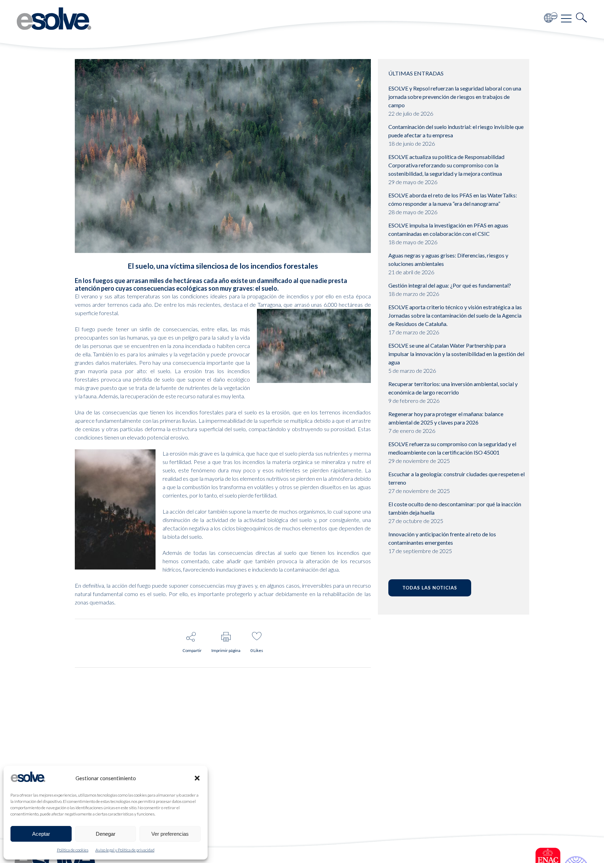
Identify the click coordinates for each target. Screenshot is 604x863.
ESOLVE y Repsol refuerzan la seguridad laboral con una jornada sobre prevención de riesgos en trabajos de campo (454, 96)
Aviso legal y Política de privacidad (124, 850)
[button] (197, 778)
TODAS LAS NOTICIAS (429, 587)
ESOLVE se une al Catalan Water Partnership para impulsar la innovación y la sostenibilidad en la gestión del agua (456, 353)
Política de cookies (72, 850)
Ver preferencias (170, 834)
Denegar (105, 834)
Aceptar (41, 834)
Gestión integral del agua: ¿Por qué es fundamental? (449, 285)
